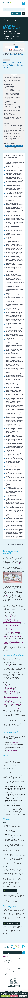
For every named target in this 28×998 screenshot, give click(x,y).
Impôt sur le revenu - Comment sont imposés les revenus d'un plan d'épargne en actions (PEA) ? (14, 240)
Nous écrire (14, 952)
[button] (23, 3)
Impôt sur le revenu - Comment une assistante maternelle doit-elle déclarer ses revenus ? (15, 254)
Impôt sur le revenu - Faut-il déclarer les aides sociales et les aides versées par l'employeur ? (15, 304)
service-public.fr (15, 742)
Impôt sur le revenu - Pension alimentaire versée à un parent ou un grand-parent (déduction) (14, 361)
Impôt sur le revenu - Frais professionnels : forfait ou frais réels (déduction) (14, 326)
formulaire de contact (12, 750)
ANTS (6, 595)
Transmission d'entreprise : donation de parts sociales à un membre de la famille (14, 534)
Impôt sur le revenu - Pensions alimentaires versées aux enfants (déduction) (13, 366)
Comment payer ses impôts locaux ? (14, 173)
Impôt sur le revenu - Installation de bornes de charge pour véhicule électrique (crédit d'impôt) (14, 333)
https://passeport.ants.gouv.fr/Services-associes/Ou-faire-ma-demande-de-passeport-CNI (14, 642)
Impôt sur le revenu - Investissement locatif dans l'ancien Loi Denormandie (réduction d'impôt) (14, 337)
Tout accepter (5, 996)
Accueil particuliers (7, 53)
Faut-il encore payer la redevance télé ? (15, 192)
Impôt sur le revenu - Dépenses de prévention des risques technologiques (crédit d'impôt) (15, 282)
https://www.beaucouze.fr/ (10, 619)
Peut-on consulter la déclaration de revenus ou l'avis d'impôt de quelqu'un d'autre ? (15, 475)
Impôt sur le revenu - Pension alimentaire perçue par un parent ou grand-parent (14, 357)
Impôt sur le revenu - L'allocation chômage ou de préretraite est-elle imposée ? (14, 345)
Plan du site (18, 991)
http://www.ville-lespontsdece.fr (12, 622)
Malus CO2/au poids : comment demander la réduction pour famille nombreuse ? (14, 464)
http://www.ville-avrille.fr (10, 616)
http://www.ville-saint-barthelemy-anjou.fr (12, 626)
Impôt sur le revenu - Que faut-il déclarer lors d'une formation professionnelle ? (13, 402)
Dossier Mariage (11, 890)
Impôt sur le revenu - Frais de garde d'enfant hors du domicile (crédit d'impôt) (14, 316)
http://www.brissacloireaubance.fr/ (13, 632)
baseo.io (16, 545)
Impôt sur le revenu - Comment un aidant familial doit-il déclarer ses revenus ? (14, 250)
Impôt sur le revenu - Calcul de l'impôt (14, 218)
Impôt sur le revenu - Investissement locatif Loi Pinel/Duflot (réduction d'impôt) (14, 341)
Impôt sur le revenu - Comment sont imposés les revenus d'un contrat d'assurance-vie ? (14, 236)
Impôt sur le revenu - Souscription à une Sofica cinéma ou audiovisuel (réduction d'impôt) (14, 449)
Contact (17, 13)
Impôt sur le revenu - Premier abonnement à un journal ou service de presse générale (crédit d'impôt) (15, 389)
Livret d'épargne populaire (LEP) (13, 461)
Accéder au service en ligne (13, 145)
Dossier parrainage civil (13, 923)
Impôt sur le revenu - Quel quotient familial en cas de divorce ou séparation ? (15, 409)
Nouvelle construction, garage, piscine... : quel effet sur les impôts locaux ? (14, 471)
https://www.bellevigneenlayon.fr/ (12, 636)
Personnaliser (23, 996)
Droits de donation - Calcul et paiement (15, 190)
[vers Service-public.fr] (16, 49)
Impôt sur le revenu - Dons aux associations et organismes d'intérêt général (14, 289)
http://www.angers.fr (9, 614)
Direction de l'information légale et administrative (14, 544)
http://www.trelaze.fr (9, 629)
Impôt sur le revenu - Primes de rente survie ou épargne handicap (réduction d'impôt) (15, 396)
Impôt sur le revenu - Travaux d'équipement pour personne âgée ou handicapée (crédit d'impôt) (14, 453)
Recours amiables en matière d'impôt (14, 507)
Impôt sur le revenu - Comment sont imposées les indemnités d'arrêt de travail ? (14, 232)
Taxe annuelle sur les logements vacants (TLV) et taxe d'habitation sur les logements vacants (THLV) (14, 510)
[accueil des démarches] (14, 44)
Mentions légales (9, 991)
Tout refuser (14, 996)
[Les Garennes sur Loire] (7, 2)
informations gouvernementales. (12, 563)
